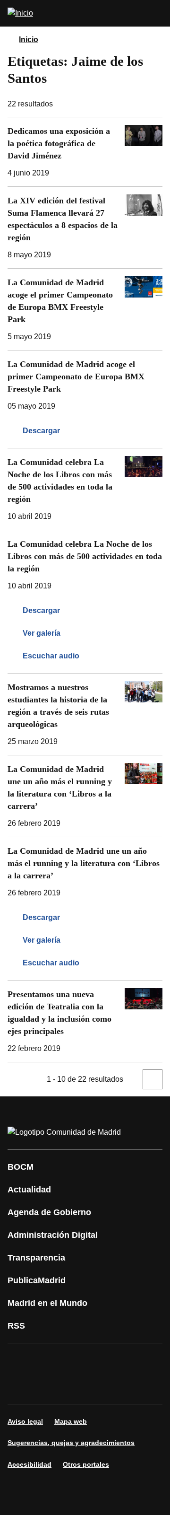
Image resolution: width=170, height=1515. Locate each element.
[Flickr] (77, 1387)
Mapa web (70, 1421)
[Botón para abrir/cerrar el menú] (157, 13)
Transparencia (36, 1257)
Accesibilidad (29, 1464)
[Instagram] (49, 1360)
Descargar (41, 431)
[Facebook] (21, 1360)
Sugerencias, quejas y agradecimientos (71, 1442)
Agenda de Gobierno (49, 1212)
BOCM (21, 1167)
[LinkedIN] (134, 1360)
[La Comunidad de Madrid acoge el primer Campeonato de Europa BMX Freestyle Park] (85, 309)
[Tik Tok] (49, 1387)
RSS (16, 1326)
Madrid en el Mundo (47, 1303)
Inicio (28, 39)
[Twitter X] (77, 1360)
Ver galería (41, 633)
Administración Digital (53, 1235)
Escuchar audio (51, 656)
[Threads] (134, 1387)
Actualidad (29, 1189)
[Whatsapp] (21, 1387)
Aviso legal (25, 1421)
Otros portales (86, 1464)
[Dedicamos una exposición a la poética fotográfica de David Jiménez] (85, 151)
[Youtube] (106, 1360)
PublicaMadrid (37, 1280)
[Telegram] (106, 1387)
